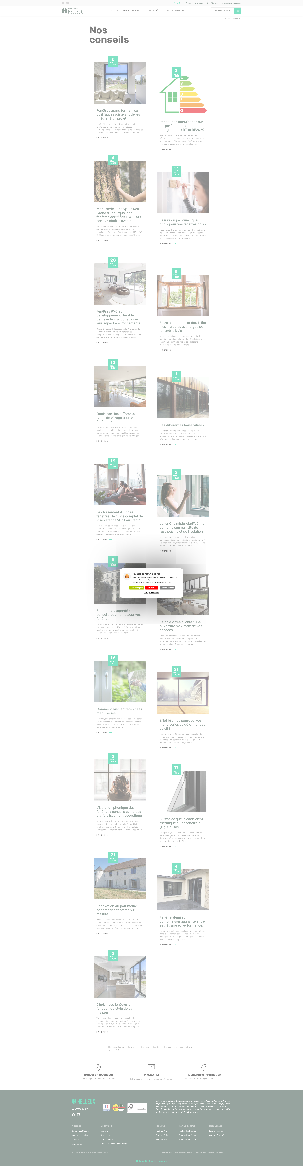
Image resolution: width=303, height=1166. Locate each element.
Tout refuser (151, 588)
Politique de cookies (151, 593)
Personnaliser (167, 588)
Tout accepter (136, 588)
